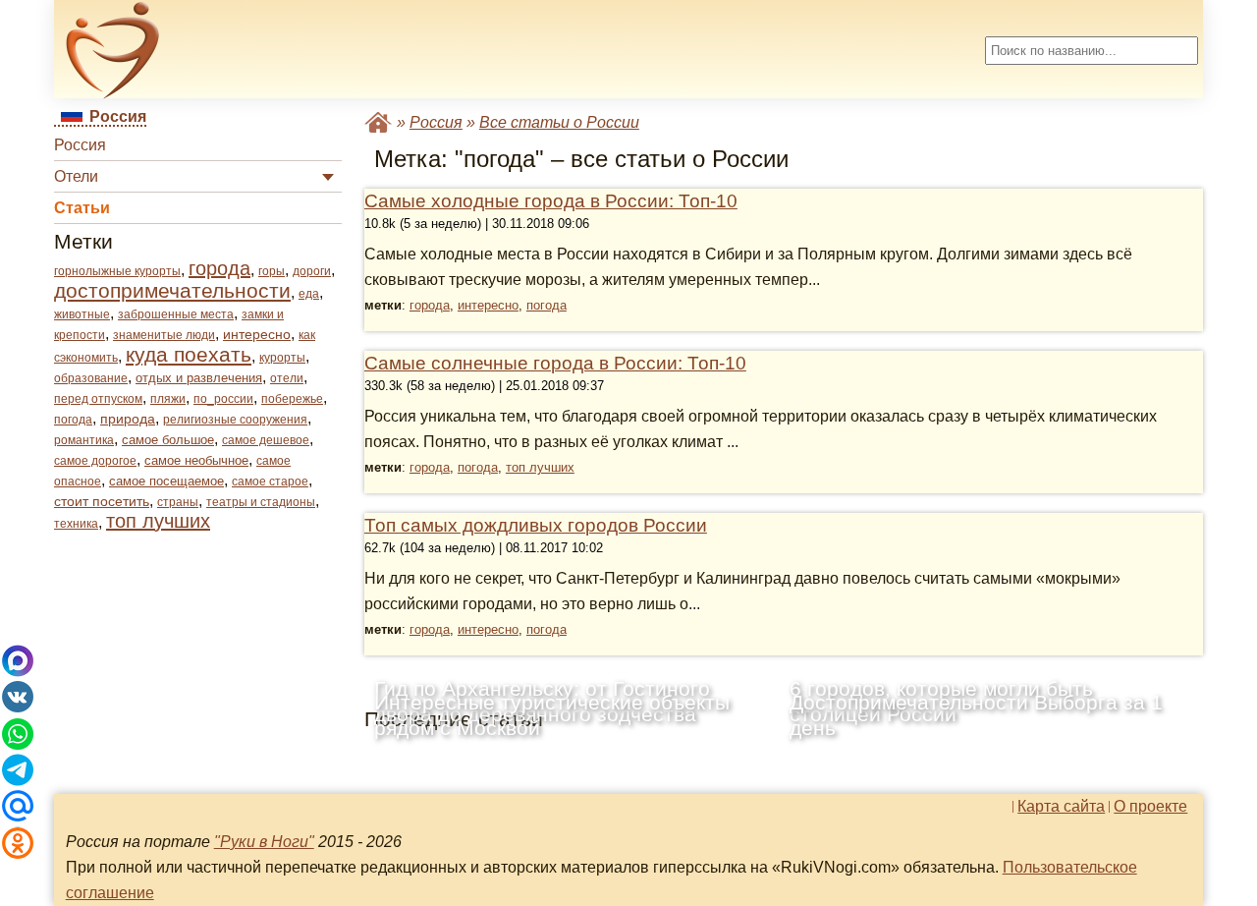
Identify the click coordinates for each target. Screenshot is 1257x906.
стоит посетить (101, 501)
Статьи (82, 207)
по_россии (223, 399)
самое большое (168, 439)
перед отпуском (98, 399)
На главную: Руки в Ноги (378, 122)
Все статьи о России (559, 122)
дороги (312, 271)
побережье (292, 399)
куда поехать (188, 354)
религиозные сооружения (235, 419)
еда (309, 294)
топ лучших (158, 521)
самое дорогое (95, 461)
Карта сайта (1061, 807)
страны (177, 502)
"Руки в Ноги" (264, 841)
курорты (282, 358)
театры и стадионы (260, 502)
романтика (84, 440)
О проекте (1150, 807)
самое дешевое (265, 440)
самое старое (270, 481)
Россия (80, 145)
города (219, 268)
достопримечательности (172, 290)
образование (91, 378)
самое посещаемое (166, 481)
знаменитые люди (164, 335)
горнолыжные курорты (117, 271)
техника (76, 524)
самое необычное (196, 460)
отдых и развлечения (199, 377)
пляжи (168, 399)
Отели (76, 176)
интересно (257, 334)
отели (286, 378)
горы (271, 271)
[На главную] (113, 50)
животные (82, 314)
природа (127, 418)
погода (73, 419)
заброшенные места (176, 314)
